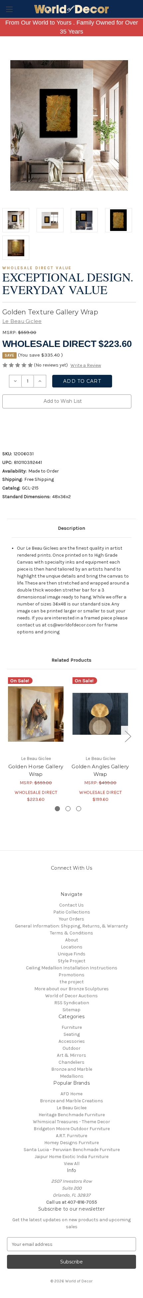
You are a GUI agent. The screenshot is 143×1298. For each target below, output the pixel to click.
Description (71, 528)
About (71, 940)
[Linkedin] (51, 427)
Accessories (72, 1041)
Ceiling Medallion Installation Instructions (71, 968)
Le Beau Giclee (71, 1108)
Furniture (72, 1027)
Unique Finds (71, 954)
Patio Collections (71, 912)
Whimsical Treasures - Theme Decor (71, 1122)
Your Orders (71, 919)
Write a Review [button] (86, 365)
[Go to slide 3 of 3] (78, 808)
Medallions (71, 1076)
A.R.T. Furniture (71, 1135)
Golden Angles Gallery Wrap (100, 770)
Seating (72, 1034)
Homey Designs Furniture (71, 1142)
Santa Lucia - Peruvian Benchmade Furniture (72, 1149)
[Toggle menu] (9, 9)
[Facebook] (5, 427)
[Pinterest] (62, 427)
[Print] (28, 427)
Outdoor (71, 1048)
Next (127, 736)
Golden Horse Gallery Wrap (36, 770)
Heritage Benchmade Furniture (72, 1115)
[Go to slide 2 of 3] (68, 808)
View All (71, 1163)
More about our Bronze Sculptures (71, 989)
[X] (39, 427)
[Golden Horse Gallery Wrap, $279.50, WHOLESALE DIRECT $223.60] (36, 713)
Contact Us (71, 905)
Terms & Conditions (71, 933)
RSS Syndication (71, 1003)
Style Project (71, 961)
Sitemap (71, 1010)
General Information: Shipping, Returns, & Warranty (71, 926)
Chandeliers (71, 1062)
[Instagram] (54, 883)
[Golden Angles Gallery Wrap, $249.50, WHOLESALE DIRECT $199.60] (100, 713)
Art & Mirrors (71, 1055)
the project (72, 982)
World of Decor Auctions (71, 996)
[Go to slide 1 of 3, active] (57, 808)
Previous (8, 736)
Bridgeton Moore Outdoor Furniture (72, 1129)
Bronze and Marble (71, 1069)
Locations (71, 947)
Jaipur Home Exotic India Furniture (71, 1156)
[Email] (17, 427)
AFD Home (71, 1094)
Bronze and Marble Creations (71, 1101)
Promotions (71, 975)
